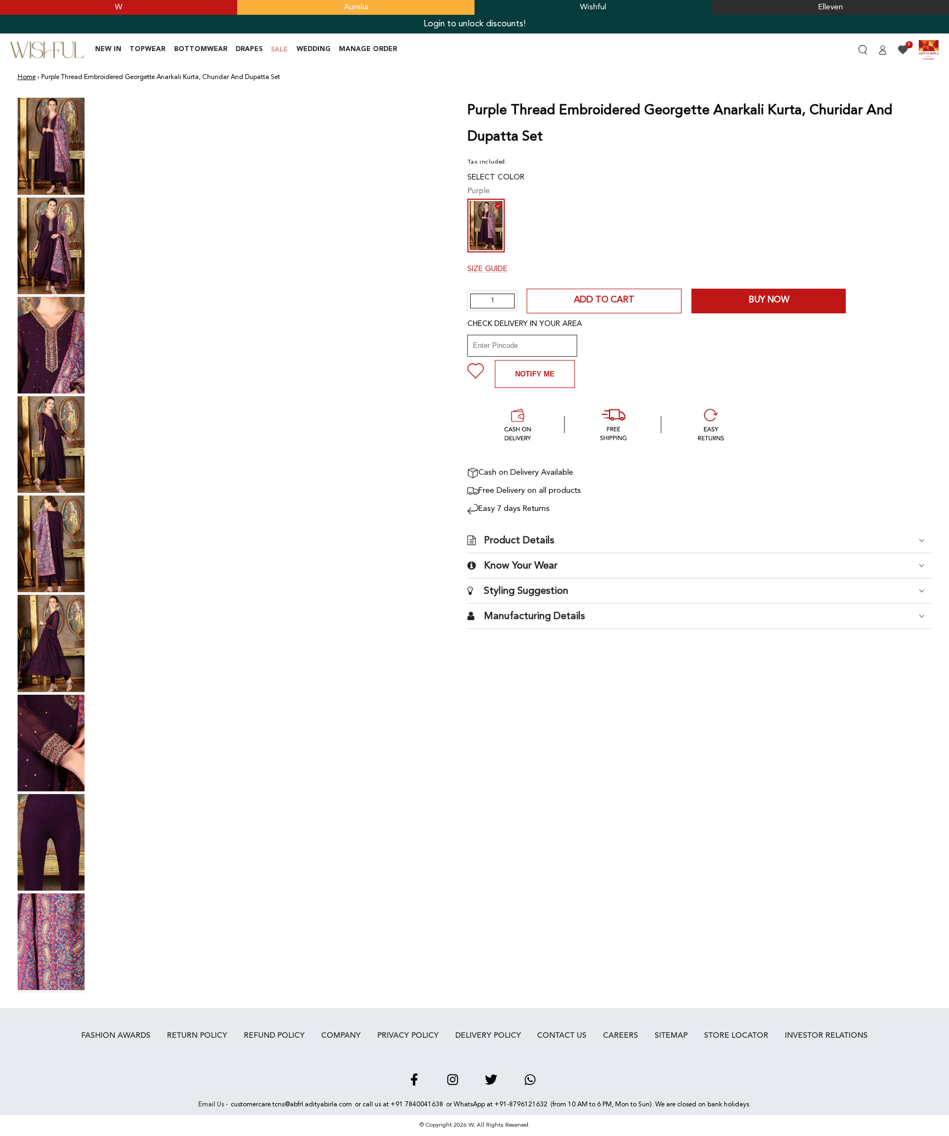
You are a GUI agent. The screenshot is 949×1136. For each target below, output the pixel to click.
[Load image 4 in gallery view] (51, 444)
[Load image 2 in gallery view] (51, 246)
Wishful (593, 7)
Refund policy (274, 1035)
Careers (620, 1035)
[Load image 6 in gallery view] (51, 643)
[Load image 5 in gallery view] (51, 544)
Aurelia (356, 7)
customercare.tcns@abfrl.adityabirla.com (291, 1104)
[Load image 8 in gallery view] (51, 842)
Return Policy (197, 1035)
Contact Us (562, 1035)
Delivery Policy (488, 1035)
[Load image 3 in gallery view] (51, 345)
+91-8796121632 (521, 1104)
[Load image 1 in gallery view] (51, 146)
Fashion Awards (115, 1035)
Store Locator (736, 1035)
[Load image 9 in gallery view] (51, 941)
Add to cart (604, 300)
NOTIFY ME (535, 374)
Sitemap (671, 1035)
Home (27, 77)
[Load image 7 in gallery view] (51, 743)
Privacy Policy (408, 1035)
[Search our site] (862, 50)
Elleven (830, 7)
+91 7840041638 (416, 1104)
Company (341, 1035)
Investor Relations (826, 1035)
